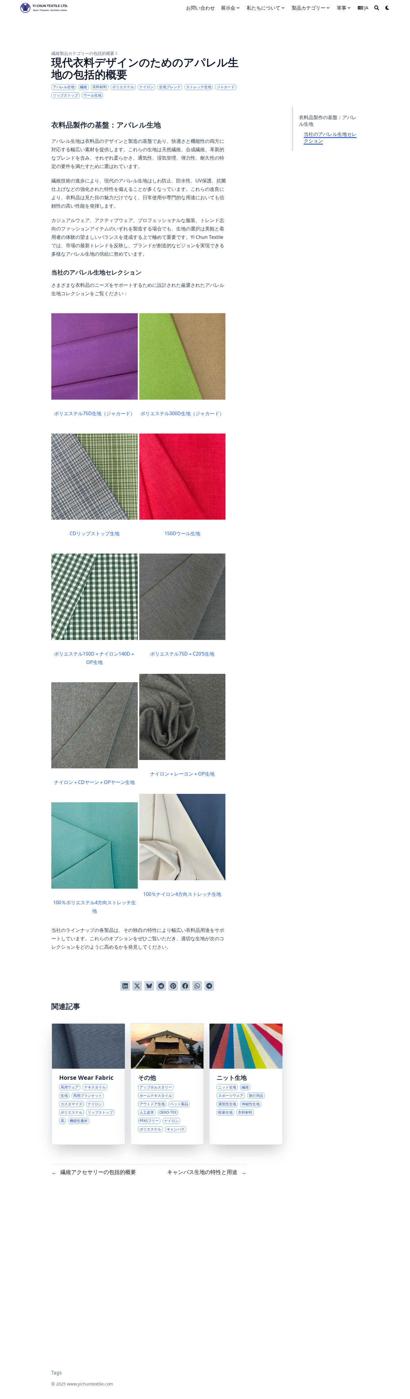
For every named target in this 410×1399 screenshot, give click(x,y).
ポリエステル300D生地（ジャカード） (182, 413)
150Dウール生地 (182, 533)
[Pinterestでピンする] (173, 986)
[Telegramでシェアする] (209, 986)
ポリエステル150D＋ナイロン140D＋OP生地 (94, 657)
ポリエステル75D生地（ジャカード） (94, 413)
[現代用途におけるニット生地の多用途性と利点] (246, 1084)
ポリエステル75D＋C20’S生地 (182, 653)
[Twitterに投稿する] (137, 986)
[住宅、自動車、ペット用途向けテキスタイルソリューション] (167, 1084)
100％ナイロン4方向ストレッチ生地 (182, 894)
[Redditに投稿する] (161, 986)
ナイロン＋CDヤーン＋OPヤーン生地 (94, 782)
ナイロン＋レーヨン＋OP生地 (182, 773)
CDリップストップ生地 (94, 533)
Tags (56, 1372)
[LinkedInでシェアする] (125, 986)
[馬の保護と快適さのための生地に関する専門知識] (88, 1084)
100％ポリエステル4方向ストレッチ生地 (94, 906)
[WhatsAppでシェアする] (197, 986)
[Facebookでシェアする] (185, 986)
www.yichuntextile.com (90, 1384)
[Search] (376, 7)
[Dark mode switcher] (387, 7)
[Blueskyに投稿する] (149, 986)
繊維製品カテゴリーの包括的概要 (82, 53)
